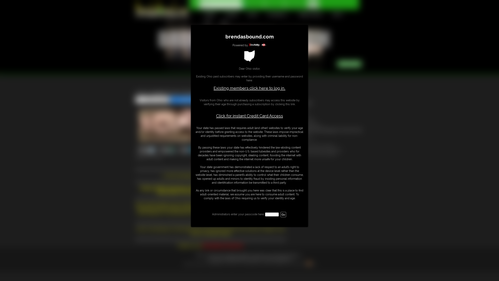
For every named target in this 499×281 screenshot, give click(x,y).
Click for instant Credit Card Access (249, 116)
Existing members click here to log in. (249, 88)
